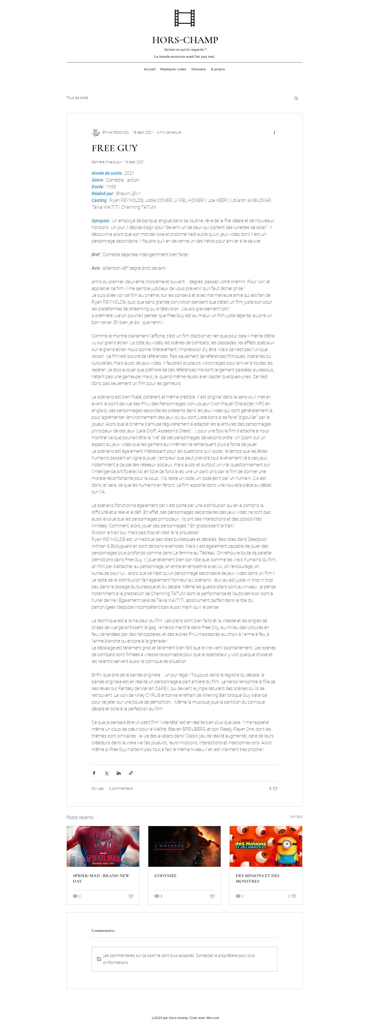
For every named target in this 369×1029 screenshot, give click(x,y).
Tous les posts (77, 98)
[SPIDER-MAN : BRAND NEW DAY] (103, 846)
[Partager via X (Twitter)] (106, 773)
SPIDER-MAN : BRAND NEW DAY (101, 878)
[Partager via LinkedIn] (118, 773)
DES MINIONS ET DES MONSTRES (257, 878)
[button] (296, 98)
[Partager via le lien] (131, 773)
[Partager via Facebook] (94, 773)
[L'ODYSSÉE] (184, 846)
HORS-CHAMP (185, 40)
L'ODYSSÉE (165, 875)
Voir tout (296, 817)
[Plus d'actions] (274, 132)
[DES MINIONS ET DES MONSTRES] (266, 846)
